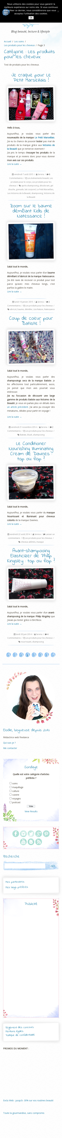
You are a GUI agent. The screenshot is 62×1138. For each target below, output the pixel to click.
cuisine (15, 794)
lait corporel (30, 189)
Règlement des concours (19, 1027)
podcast (16, 802)
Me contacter (10, 748)
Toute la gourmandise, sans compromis (23, 1112)
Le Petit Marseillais (44, 137)
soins (15, 783)
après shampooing (30, 185)
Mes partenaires (14, 882)
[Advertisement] (31, 964)
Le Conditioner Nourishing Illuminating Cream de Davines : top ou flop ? (31, 451)
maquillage (17, 787)
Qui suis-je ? (9, 742)
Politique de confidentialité (20, 1035)
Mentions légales (14, 1031)
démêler (28, 309)
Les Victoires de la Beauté (19, 193)
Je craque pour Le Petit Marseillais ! (31, 78)
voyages (16, 798)
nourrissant (26, 641)
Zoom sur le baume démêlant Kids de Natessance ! (31, 211)
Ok (31, 18)
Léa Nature (38, 309)
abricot (13, 309)
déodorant (44, 185)
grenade (20, 189)
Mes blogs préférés (17, 887)
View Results (31, 811)
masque (40, 542)
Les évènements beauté (38, 178)
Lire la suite (14, 164)
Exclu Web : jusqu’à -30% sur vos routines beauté (28, 1100)
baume (20, 309)
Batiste (23, 434)
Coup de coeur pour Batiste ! (31, 321)
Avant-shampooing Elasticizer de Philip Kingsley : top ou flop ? (31, 556)
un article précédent (17, 406)
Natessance (49, 309)
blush (29, 434)
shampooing (37, 193)
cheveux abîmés (28, 542)
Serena (41, 174)
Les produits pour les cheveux (39, 305)
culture (15, 791)
